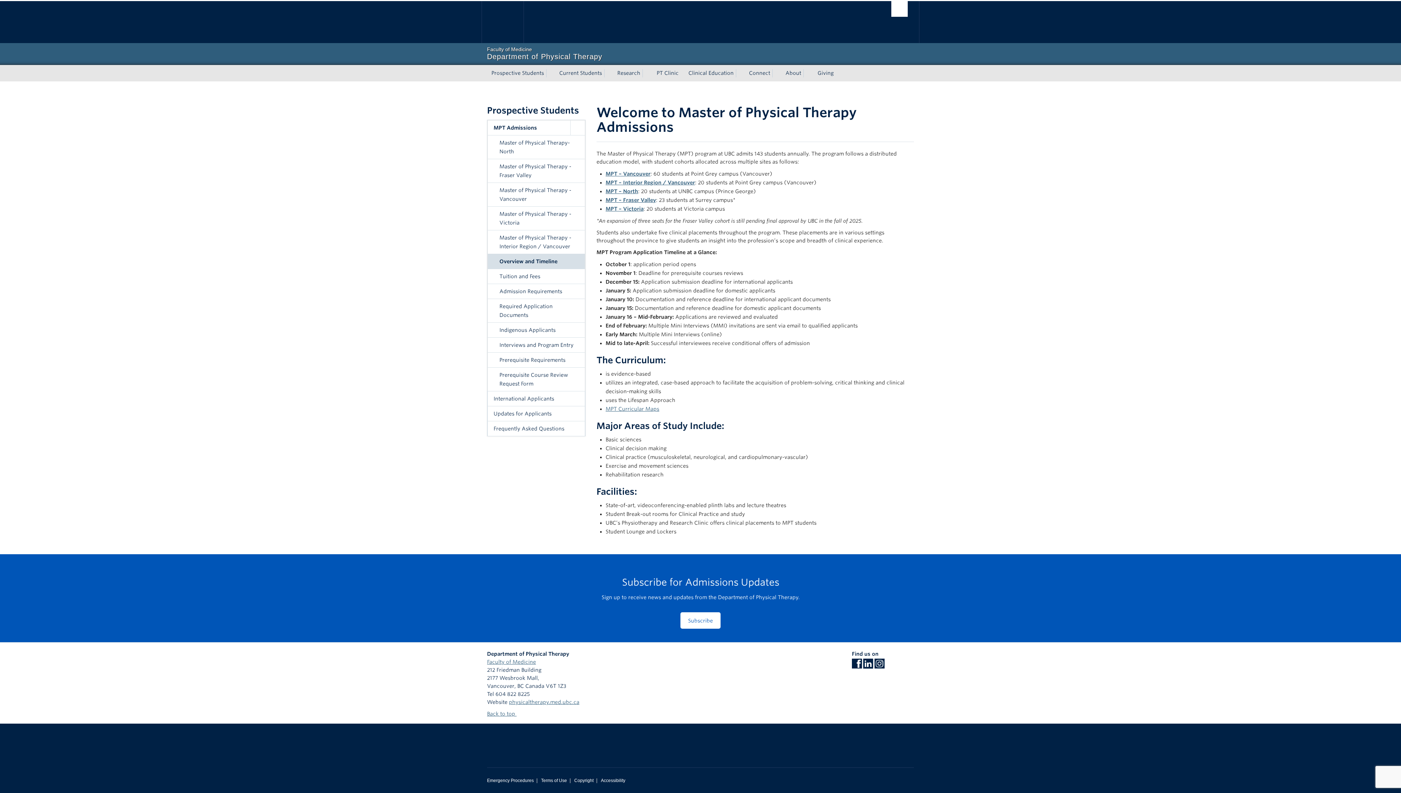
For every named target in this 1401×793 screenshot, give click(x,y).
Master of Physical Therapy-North (534, 147)
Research (628, 73)
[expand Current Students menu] (608, 73)
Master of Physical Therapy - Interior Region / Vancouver (535, 242)
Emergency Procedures (510, 780)
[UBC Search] (899, 9)
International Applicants (524, 399)
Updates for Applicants (523, 414)
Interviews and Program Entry (536, 345)
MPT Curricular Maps (632, 409)
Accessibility (613, 780)
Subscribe (700, 621)
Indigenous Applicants (527, 330)
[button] (577, 127)
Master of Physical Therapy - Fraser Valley (535, 171)
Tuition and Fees (519, 276)
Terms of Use (554, 780)
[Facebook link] (857, 666)
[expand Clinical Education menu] (740, 73)
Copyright (584, 780)
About (793, 73)
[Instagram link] (879, 666)
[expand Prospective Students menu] (550, 73)
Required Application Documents (526, 310)
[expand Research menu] (646, 73)
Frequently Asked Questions (529, 429)
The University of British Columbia (503, 22)
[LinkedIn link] (868, 666)
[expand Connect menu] (776, 73)
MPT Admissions (515, 128)
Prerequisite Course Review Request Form (533, 379)
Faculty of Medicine (511, 662)
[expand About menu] (807, 73)
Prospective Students (517, 73)
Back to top (502, 714)
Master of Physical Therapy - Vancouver (535, 194)
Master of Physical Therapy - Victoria (535, 218)
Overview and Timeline (528, 261)
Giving (826, 73)
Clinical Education (711, 73)
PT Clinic (668, 73)
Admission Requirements (530, 291)
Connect (759, 73)
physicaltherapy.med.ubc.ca (544, 702)
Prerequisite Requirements (532, 360)
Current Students (580, 73)
